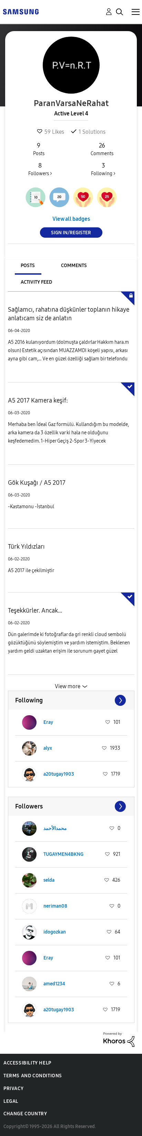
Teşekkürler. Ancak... (35, 610)
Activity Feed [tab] (36, 282)
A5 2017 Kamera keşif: (38, 400)
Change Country (25, 1114)
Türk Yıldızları (26, 546)
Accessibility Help (27, 1063)
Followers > (40, 169)
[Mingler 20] (59, 197)
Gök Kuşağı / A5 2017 (36, 482)
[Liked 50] (83, 197)
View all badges (71, 219)
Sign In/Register (71, 233)
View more (67, 686)
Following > (103, 169)
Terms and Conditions (32, 1076)
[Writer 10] (35, 197)
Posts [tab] (28, 265)
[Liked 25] (107, 197)
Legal (10, 1101)
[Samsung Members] (21, 11)
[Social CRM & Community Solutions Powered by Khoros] (118, 1039)
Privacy (13, 1088)
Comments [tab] (74, 265)
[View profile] (29, 722)
